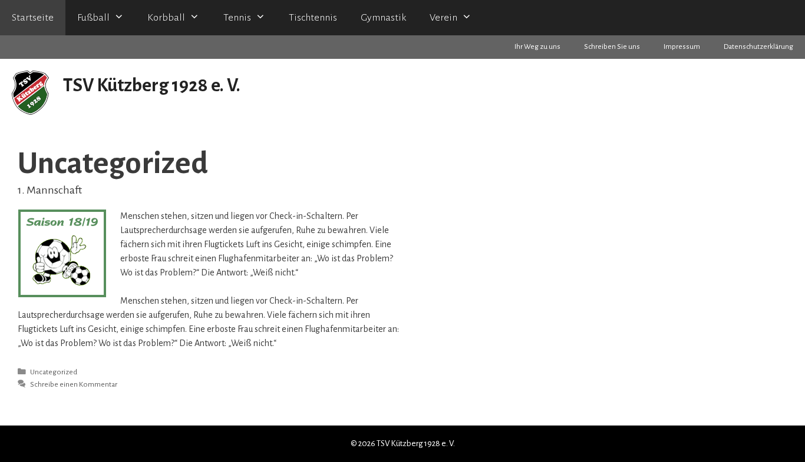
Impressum (682, 47)
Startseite (33, 17)
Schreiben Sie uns (612, 47)
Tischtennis (313, 17)
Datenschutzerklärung (758, 47)
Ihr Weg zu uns (537, 47)
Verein (443, 17)
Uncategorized (53, 372)
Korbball (166, 17)
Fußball (93, 17)
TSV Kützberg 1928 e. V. (151, 85)
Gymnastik (383, 17)
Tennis (237, 17)
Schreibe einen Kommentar (73, 384)
